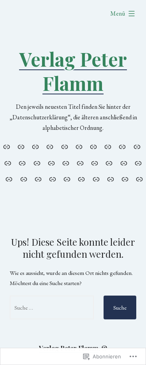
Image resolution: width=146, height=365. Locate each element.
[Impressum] (21, 146)
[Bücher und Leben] (22, 162)
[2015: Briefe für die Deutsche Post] (108, 146)
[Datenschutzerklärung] (35, 146)
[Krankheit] (95, 162)
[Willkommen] (8, 146)
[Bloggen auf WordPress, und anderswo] (8, 162)
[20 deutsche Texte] (138, 178)
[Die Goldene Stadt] (65, 162)
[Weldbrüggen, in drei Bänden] (67, 178)
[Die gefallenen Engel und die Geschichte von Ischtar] (37, 162)
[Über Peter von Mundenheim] (79, 146)
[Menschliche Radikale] (64, 146)
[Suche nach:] (52, 307)
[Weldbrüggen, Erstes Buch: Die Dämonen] (81, 178)
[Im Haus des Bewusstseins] (80, 162)
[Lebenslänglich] (109, 162)
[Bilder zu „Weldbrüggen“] (137, 146)
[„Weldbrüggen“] (52, 178)
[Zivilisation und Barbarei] (125, 178)
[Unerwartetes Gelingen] (23, 178)
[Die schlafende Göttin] (138, 162)
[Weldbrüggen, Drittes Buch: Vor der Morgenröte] (110, 178)
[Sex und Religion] (9, 178)
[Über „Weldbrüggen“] (93, 146)
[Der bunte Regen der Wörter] (50, 146)
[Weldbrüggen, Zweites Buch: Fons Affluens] (96, 178)
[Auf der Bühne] (122, 146)
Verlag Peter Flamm (73, 71)
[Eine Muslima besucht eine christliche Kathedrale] (123, 162)
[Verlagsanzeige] (38, 178)
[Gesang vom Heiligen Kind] (51, 162)
